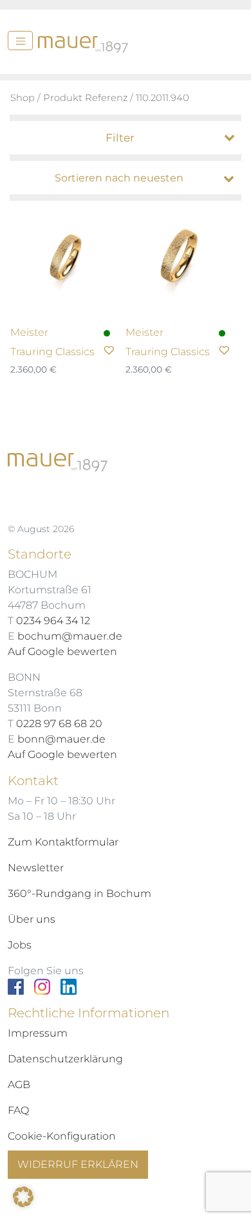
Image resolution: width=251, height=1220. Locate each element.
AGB (19, 1084)
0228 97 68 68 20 (59, 723)
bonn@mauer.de (61, 739)
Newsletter (36, 868)
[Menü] (20, 40)
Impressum (38, 1033)
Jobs (20, 945)
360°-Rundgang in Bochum (79, 893)
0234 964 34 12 (53, 621)
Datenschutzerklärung (65, 1059)
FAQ (18, 1110)
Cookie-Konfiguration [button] (62, 1136)
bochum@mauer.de (69, 636)
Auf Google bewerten (62, 651)
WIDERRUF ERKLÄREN (77, 1164)
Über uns (31, 919)
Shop (22, 98)
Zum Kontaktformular (63, 842)
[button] (23, 1197)
